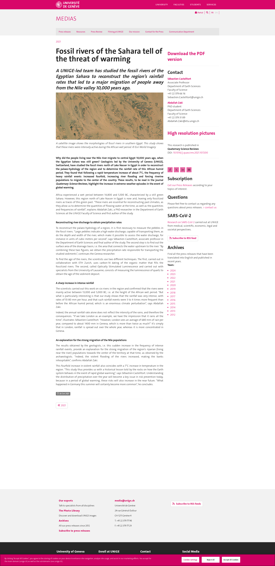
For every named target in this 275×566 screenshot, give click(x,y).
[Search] (207, 12)
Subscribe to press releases (74, 530)
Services (211, 4)
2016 (172, 300)
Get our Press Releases (180, 185)
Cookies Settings (190, 560)
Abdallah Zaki (175, 102)
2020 (173, 285)
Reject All (210, 560)
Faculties (179, 4)
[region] (137, 560)
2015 (172, 303)
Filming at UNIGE (115, 31)
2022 (172, 278)
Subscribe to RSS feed (184, 238)
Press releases (65, 31)
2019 (172, 289)
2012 (172, 314)
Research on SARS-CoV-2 (181, 222)
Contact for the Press (154, 31)
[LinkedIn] (183, 170)
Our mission (134, 31)
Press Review (96, 31)
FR (212, 12)
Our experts (66, 500)
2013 (172, 311)
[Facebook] (170, 170)
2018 (172, 292)
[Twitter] (176, 170)
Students (195, 4)
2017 (172, 296)
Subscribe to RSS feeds (188, 503)
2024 (173, 270)
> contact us (210, 207)
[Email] (188, 170)
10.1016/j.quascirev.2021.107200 (190, 152)
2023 (172, 274)
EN (216, 12)
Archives (64, 520)
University (162, 4)
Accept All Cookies (230, 560)
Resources (80, 31)
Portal (200, 12)
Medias (66, 19)
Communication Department (181, 31)
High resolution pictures (191, 133)
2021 (58, 41)
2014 (172, 307)
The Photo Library (69, 510)
